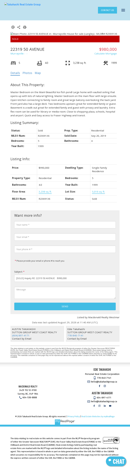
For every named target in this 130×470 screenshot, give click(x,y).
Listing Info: (20, 159)
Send (65, 306)
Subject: (18, 271)
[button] (107, 10)
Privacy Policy (74, 416)
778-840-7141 (75, 335)
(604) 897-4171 (20, 335)
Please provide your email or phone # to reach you (40, 260)
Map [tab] (38, 73)
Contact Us (107, 10)
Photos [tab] (27, 73)
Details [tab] (15, 73)
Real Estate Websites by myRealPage (98, 416)
